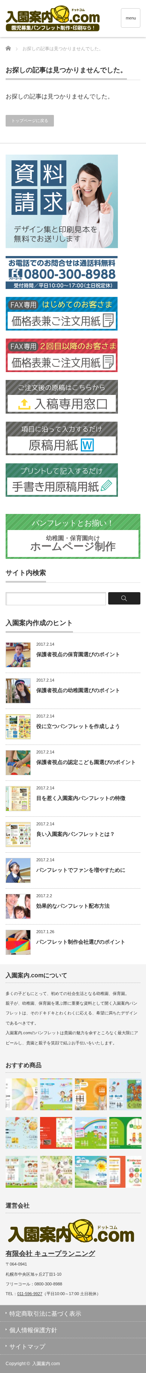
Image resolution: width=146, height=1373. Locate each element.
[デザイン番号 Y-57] (91, 1172)
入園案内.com (46, 1363)
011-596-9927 (29, 1293)
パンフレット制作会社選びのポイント (80, 942)
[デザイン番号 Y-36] (56, 1133)
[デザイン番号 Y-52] (21, 1133)
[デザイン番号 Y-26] (125, 1094)
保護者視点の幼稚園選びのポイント (78, 690)
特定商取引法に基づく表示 (45, 1313)
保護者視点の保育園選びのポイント (78, 654)
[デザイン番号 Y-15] (91, 1133)
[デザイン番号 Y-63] (56, 1172)
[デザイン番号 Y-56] (91, 1094)
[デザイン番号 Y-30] (21, 1172)
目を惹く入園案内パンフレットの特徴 (80, 798)
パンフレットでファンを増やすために (80, 870)
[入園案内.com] (76, 19)
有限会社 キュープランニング (50, 1253)
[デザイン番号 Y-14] (56, 1094)
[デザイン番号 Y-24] (125, 1133)
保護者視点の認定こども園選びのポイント (86, 762)
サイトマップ (27, 1346)
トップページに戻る (29, 120)
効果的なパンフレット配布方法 (73, 906)
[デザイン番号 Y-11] (125, 1172)
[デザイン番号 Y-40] (21, 1094)
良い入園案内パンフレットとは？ (75, 834)
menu (131, 18)
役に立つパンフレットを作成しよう (78, 726)
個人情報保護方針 (33, 1330)
